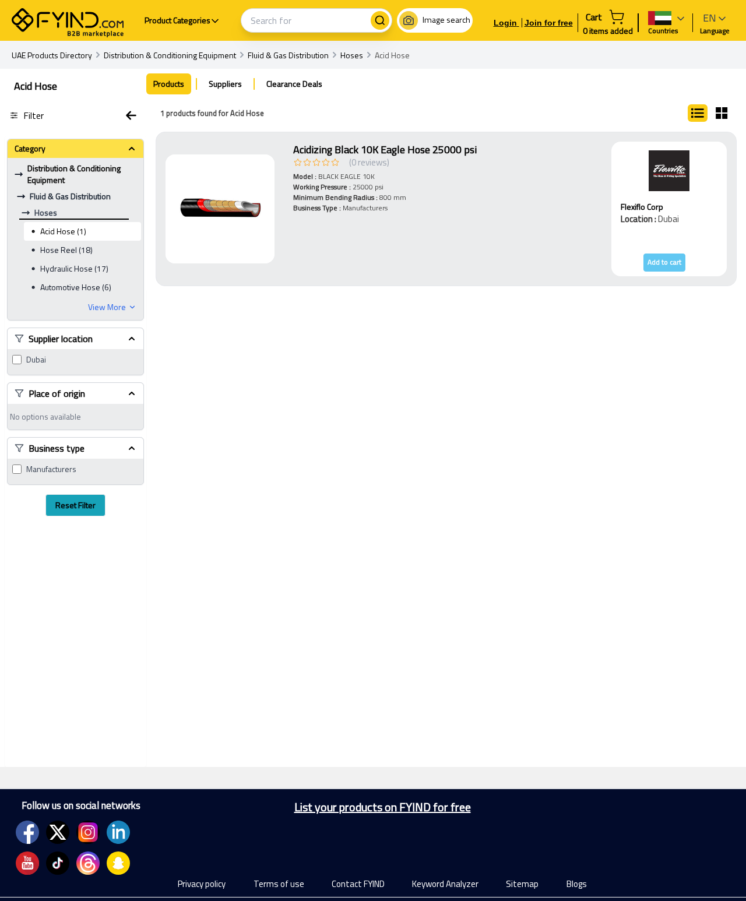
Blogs (576, 884)
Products (168, 84)
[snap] (118, 863)
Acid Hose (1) (63, 231)
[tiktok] (57, 863)
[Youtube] (27, 863)
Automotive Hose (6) (75, 287)
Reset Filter (75, 505)
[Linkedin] (118, 832)
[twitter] (57, 832)
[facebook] (27, 832)
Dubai (36, 359)
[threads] (88, 863)
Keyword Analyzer (445, 884)
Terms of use (279, 884)
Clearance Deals (294, 84)
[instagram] (88, 832)
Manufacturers (51, 469)
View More (107, 307)
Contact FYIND (358, 884)
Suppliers (225, 84)
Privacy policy (202, 884)
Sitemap (522, 884)
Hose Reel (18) (66, 250)
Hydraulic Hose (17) (74, 268)
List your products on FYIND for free (382, 807)
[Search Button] (380, 20)
